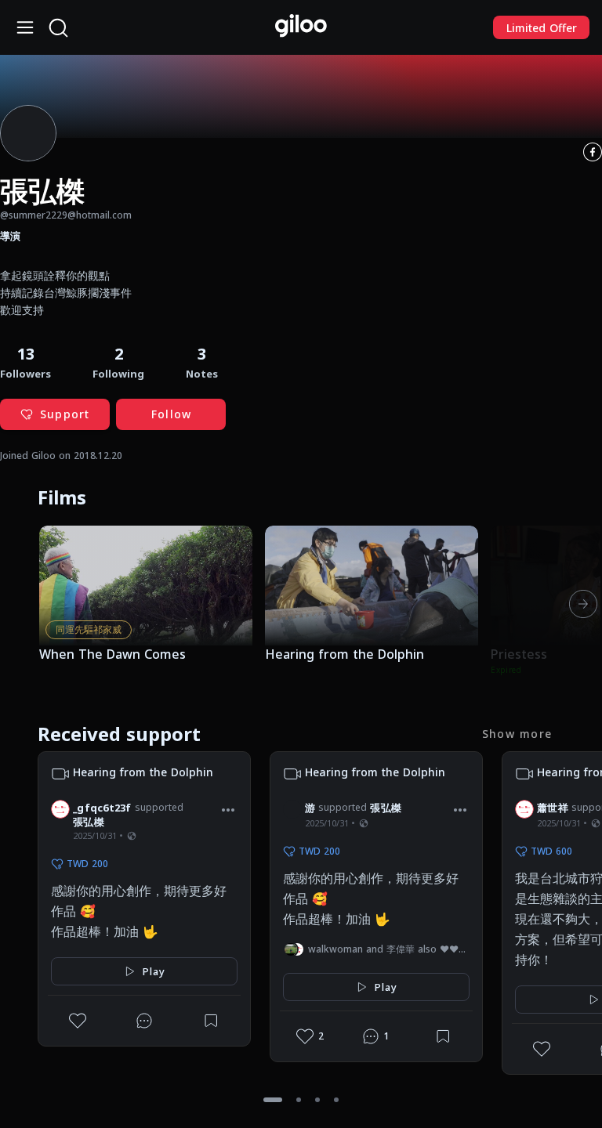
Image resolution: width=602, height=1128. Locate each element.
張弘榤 (88, 821)
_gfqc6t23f (102, 808)
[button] (202, 362)
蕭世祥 (552, 808)
